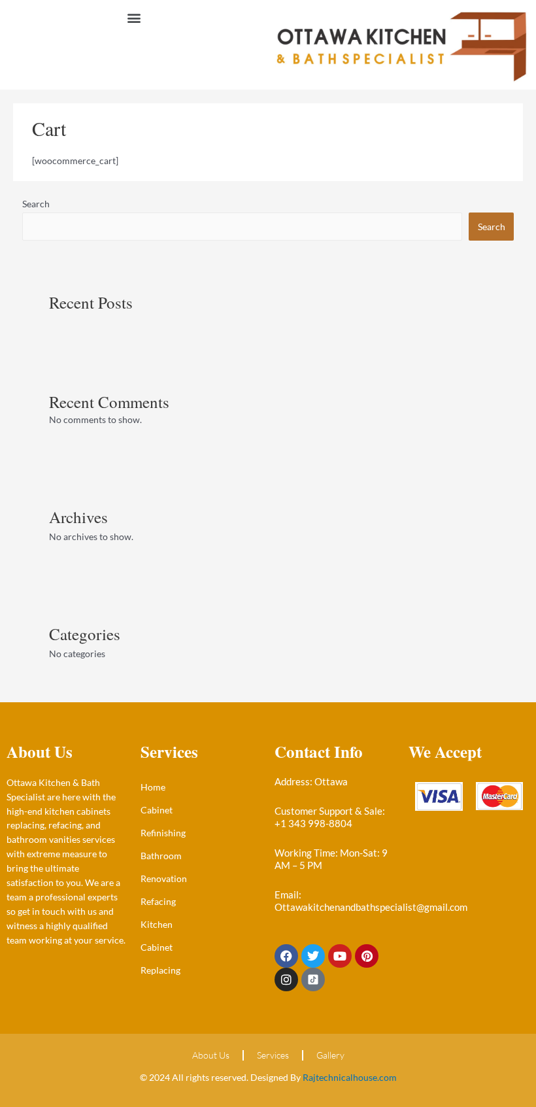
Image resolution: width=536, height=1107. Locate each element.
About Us (210, 1055)
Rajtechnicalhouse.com (350, 1077)
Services (273, 1055)
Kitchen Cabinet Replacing (160, 947)
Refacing (158, 901)
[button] (134, 17)
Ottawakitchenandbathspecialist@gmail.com (371, 907)
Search (36, 203)
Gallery (330, 1055)
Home (153, 786)
